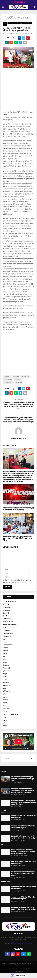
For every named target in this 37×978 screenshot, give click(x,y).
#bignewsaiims (25, 376)
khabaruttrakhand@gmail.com (22, 943)
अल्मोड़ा (5, 642)
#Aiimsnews (7, 376)
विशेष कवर (29, 23)
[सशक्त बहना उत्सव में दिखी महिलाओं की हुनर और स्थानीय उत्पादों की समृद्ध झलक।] (5, 828)
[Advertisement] (18, 90)
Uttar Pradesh (7, 636)
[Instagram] (13, 954)
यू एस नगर (5, 697)
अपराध (4, 639)
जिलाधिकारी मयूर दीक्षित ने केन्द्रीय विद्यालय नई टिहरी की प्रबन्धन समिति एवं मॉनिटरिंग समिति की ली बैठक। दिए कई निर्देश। (17, 538)
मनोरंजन (5, 694)
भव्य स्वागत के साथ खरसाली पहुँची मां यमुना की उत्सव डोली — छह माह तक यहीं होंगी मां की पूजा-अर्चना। (22, 778)
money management (9, 624)
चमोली (4, 659)
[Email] (23, 954)
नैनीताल (5, 676)
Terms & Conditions (17, 971)
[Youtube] (18, 954)
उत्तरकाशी (5, 651)
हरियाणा (5, 726)
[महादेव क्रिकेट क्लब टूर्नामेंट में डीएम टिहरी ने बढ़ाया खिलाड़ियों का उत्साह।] (5, 864)
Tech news (6, 630)
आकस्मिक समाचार (7, 645)
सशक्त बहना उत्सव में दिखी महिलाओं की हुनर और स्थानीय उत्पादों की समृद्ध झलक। (23, 898)
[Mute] (28, 748)
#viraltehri (19, 382)
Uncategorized (8, 633)
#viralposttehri (8, 382)
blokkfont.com (7, 607)
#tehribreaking (8, 379)
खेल (4, 656)
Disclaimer (29, 969)
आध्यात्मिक (5, 648)
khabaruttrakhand (9, 33)
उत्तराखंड (5, 23)
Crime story (7, 610)
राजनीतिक (5, 700)
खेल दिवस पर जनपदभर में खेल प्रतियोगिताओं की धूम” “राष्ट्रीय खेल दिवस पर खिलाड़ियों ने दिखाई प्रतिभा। (22, 873)
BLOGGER (6, 604)
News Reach (23, 965)
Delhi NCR (6, 613)
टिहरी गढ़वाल (10, 23)
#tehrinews (18, 379)
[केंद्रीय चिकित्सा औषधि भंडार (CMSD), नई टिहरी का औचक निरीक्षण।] (5, 818)
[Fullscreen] (31, 748)
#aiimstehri (16, 376)
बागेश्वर (5, 688)
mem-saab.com (8, 622)
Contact (22, 969)
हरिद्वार (4, 723)
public (5, 627)
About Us (15, 969)
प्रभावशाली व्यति (7, 685)
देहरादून (21, 23)
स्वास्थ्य (4, 24)
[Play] (6, 748)
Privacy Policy (7, 969)
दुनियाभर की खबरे (7, 671)
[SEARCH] (32, 758)
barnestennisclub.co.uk (10, 601)
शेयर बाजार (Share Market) (10, 714)
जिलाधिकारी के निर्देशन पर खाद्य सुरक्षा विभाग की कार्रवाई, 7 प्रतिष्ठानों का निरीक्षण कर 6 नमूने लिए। (23, 908)
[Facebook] (7, 954)
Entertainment (7, 616)
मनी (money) (6, 691)
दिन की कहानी (16, 23)
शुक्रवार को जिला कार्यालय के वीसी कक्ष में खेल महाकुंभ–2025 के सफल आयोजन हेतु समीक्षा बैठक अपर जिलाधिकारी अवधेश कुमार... (23, 851)
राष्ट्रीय (25, 23)
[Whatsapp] (29, 954)
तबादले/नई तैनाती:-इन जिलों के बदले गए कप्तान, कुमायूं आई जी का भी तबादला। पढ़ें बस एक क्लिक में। (18, 509)
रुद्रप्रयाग (5, 705)
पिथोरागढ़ (5, 679)
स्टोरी (4, 717)
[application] (18, 741)
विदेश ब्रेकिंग (6, 708)
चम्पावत (5, 662)
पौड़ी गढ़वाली (6, 682)
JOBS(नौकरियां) (7, 619)
